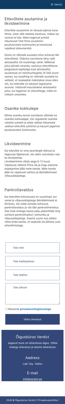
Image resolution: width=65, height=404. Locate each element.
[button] (32, 319)
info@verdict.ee (32, 379)
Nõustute (29, 309)
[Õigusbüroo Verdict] (8, 4)
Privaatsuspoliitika (47, 400)
